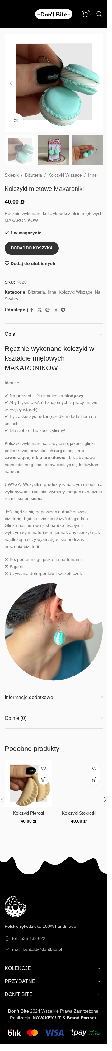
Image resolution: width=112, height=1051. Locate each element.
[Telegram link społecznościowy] (63, 310)
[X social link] (39, 310)
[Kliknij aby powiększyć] (16, 120)
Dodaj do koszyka (32, 248)
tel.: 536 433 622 (28, 938)
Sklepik (12, 175)
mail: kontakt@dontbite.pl (37, 949)
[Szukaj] (99, 14)
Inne (92, 175)
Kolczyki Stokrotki (79, 813)
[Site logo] (53, 13)
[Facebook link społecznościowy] (31, 310)
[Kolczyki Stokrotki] (79, 783)
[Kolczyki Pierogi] (28, 783)
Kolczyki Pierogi (28, 813)
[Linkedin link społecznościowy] (55, 310)
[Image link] (15, 905)
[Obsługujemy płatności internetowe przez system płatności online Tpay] (54, 1032)
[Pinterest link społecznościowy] (48, 310)
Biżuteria (33, 175)
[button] (11, 83)
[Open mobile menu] (8, 14)
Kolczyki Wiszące (65, 175)
